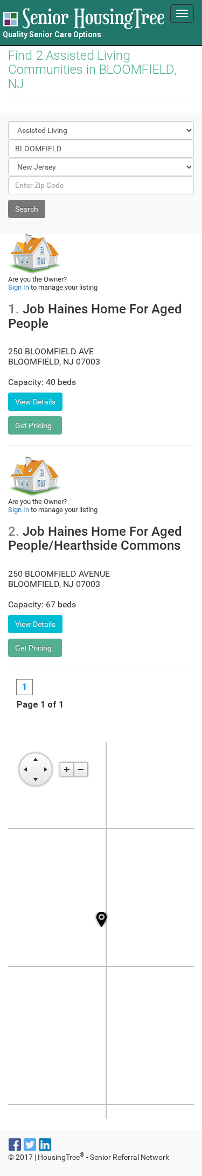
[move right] (46, 769)
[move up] (35, 759)
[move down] (35, 780)
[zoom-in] (67, 769)
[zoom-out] (81, 769)
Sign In (18, 287)
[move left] (25, 769)
